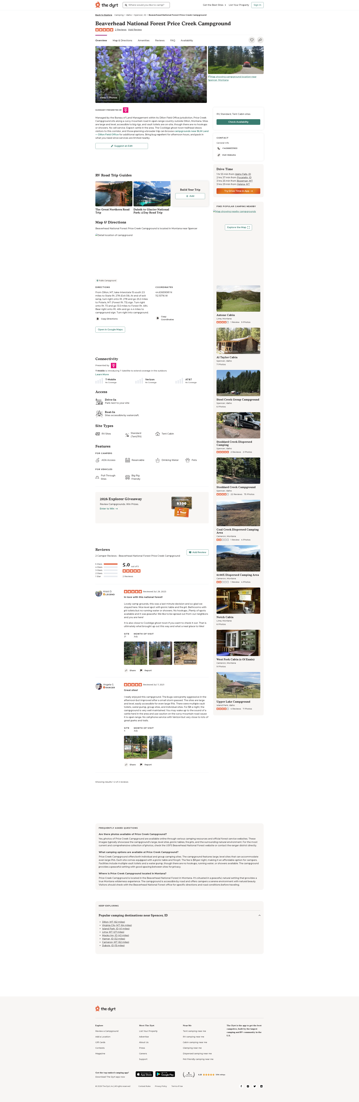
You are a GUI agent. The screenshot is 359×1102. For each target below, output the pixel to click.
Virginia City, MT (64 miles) (117, 925)
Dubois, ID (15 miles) (113, 945)
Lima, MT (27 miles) (113, 932)
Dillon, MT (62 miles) (113, 922)
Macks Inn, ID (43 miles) (115, 935)
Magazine (100, 1053)
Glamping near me (192, 1048)
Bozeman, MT (245, 181)
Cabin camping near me (195, 1042)
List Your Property (239, 5)
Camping (119, 15)
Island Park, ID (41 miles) (116, 929)
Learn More (102, 374)
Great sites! (131, 690)
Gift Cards (100, 1042)
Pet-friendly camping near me (198, 1059)
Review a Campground (106, 1031)
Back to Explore (103, 15)
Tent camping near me (194, 1031)
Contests (100, 1048)
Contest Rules (144, 1086)
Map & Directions (122, 40)
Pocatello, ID (244, 177)
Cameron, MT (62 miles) (115, 942)
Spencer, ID (140, 15)
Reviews (160, 40)
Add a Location (102, 1036)
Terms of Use (177, 1086)
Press (142, 1048)
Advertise (144, 1036)
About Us (144, 1042)
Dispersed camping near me (197, 1053)
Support (143, 1059)
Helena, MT (243, 184)
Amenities (143, 40)
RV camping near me (193, 1036)
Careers (143, 1053)
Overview (101, 40)
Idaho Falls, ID (243, 174)
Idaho (129, 15)
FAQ (172, 40)
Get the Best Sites (213, 5)
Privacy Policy (161, 1086)
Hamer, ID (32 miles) (113, 939)
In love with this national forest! (143, 597)
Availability (187, 40)
